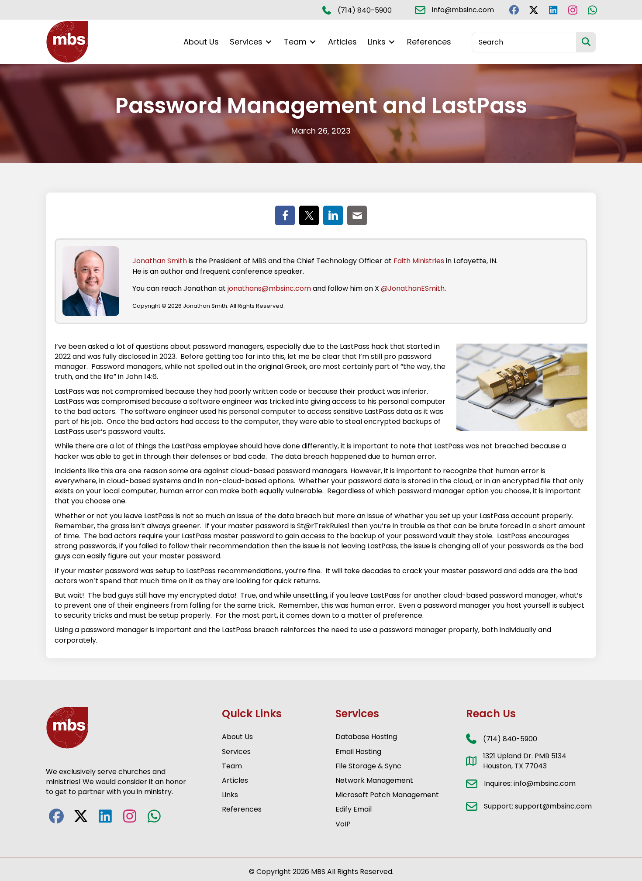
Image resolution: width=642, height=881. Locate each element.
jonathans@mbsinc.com (269, 288)
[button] (514, 10)
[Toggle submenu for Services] (268, 42)
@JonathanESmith (413, 288)
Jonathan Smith (159, 261)
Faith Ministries (418, 261)
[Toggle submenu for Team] (312, 42)
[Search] (586, 42)
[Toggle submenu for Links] (392, 42)
